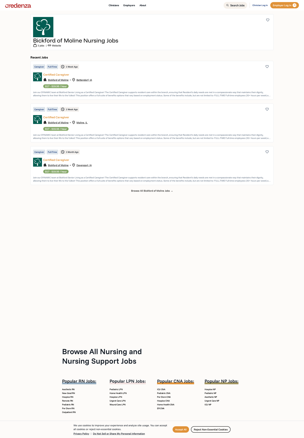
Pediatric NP (210, 393)
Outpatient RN (69, 412)
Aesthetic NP (211, 397)
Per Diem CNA (164, 397)
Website (54, 45)
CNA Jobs (183, 381)
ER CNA (160, 408)
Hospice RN (67, 397)
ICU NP (208, 404)
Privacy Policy (81, 433)
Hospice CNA (163, 401)
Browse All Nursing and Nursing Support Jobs (102, 356)
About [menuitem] (142, 5)
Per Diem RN (68, 408)
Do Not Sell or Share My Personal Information (119, 433)
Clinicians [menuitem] (114, 5)
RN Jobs (87, 381)
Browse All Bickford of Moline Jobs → (152, 190)
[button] (152, 80)
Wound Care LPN (118, 404)
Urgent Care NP (212, 401)
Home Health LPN (118, 393)
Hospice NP (210, 389)
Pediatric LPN (116, 389)
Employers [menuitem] (129, 5)
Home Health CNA (165, 404)
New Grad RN (68, 393)
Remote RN (67, 401)
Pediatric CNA (163, 393)
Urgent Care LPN (118, 401)
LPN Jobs (135, 381)
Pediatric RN (68, 404)
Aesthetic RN (68, 389)
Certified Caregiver (56, 74)
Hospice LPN (116, 397)
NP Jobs (229, 381)
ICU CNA (161, 389)
